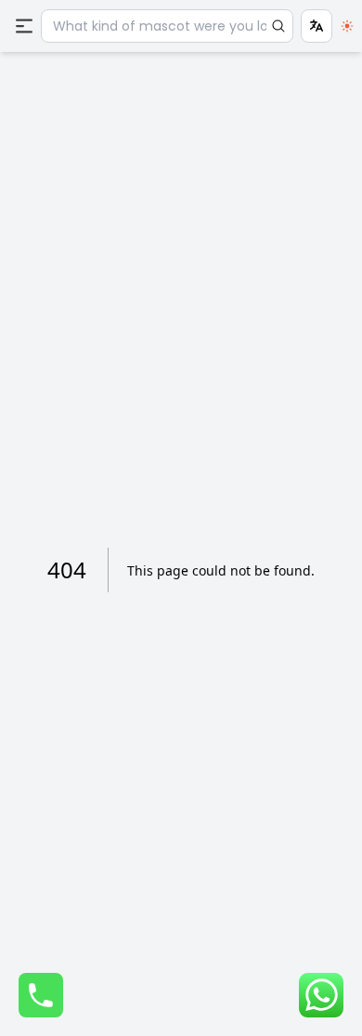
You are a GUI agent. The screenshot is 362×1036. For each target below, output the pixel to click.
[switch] (347, 26)
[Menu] (24, 26)
